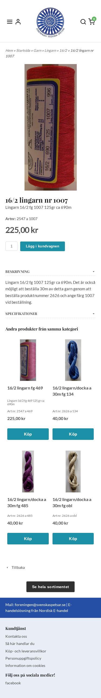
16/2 (63, 50)
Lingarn (50, 50)
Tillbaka (17, 567)
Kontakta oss (16, 636)
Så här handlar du (19, 643)
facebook (13, 683)
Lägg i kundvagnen (42, 246)
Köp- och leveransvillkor (25, 651)
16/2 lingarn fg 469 (25, 387)
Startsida (23, 50)
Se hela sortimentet (50, 587)
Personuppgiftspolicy (23, 658)
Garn (37, 50)
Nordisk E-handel (53, 610)
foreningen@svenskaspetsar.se (40, 604)
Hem (9, 50)
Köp (28, 434)
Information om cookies (25, 665)
